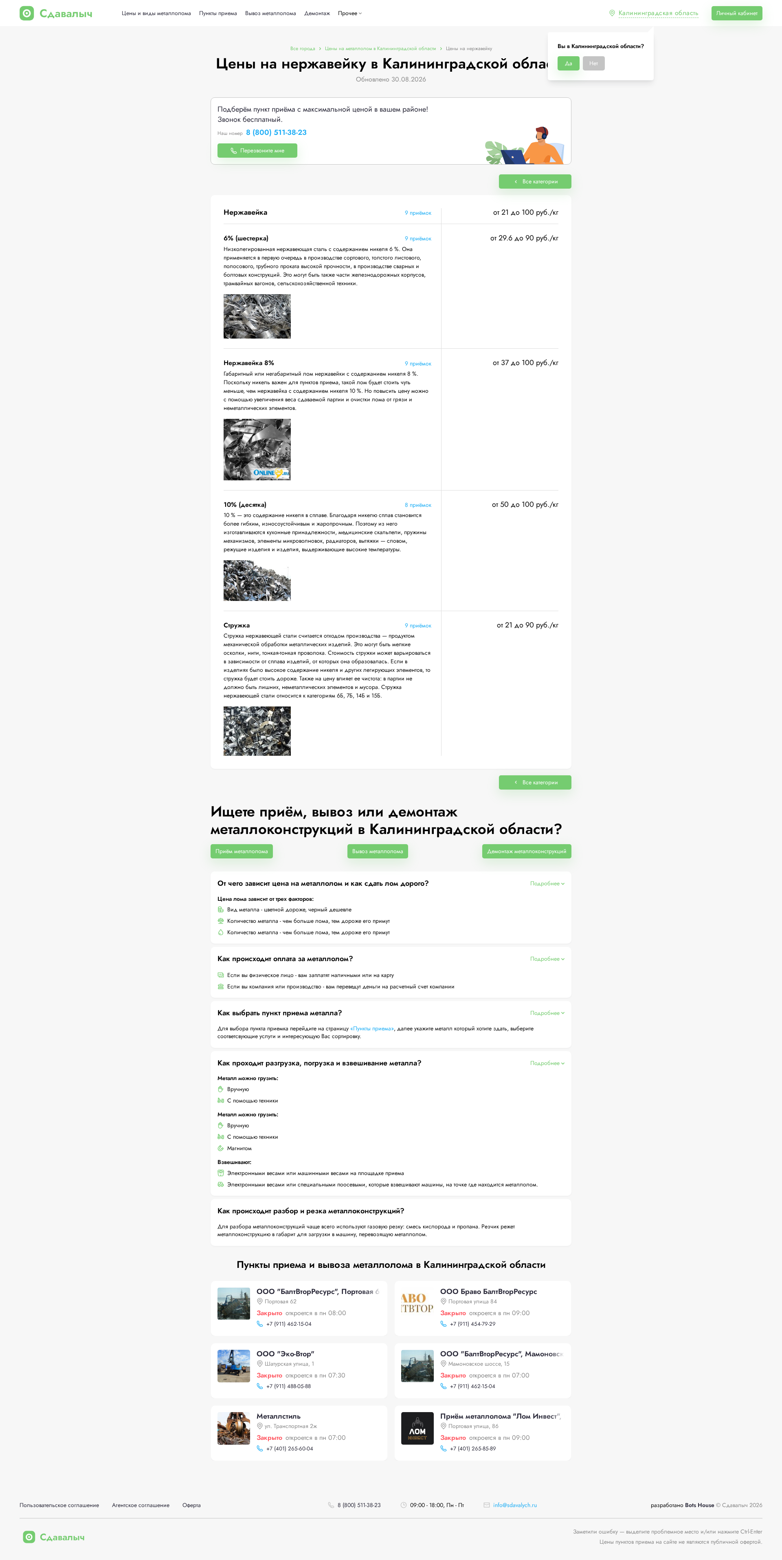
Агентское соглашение (140, 1505)
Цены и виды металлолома (156, 13)
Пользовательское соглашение (59, 1505)
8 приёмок (418, 505)
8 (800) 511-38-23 (276, 132)
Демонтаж (317, 13)
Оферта (191, 1505)
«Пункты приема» (372, 1028)
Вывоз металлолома (270, 13)
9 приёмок (418, 213)
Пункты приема (218, 13)
